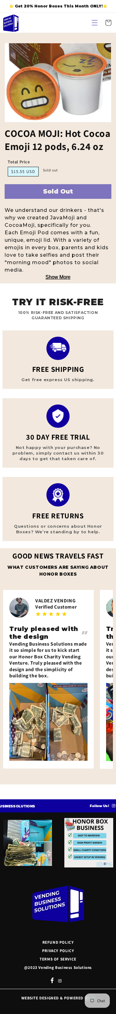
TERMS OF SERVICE (58, 959)
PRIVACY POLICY (58, 950)
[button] (94, 23)
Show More (58, 277)
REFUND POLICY (58, 942)
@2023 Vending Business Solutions (58, 967)
